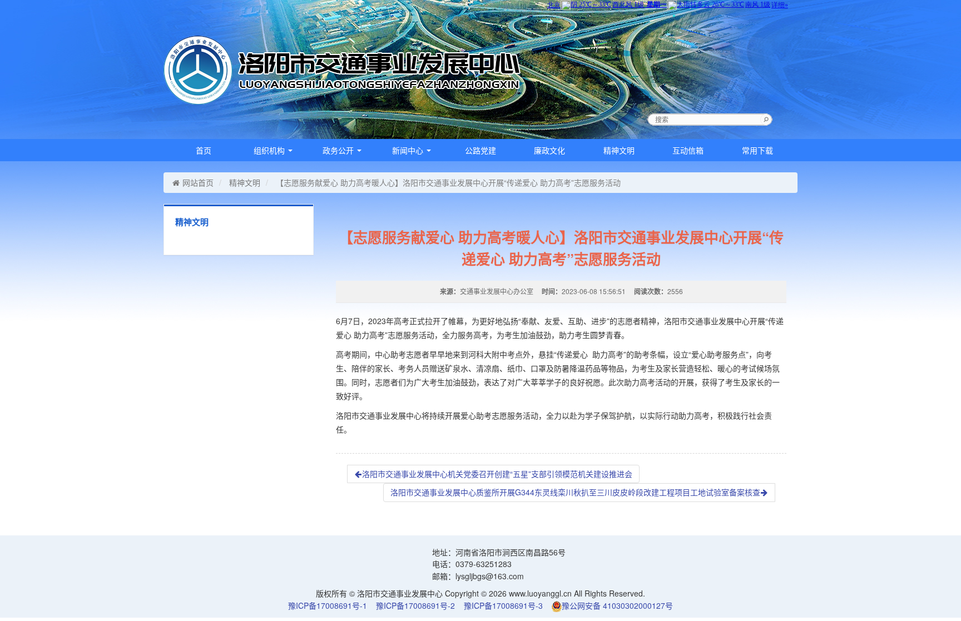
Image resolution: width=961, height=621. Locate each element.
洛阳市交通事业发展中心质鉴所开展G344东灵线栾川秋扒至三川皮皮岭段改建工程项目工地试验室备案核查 (575, 492)
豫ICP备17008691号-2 (415, 605)
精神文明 (619, 150)
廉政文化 (549, 150)
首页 (203, 150)
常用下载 (757, 150)
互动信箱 (688, 150)
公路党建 (480, 150)
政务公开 (339, 150)
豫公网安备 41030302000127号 (617, 605)
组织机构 (270, 150)
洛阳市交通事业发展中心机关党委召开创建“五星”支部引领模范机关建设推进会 (497, 473)
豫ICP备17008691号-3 (503, 605)
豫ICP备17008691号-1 (327, 605)
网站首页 (198, 182)
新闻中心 (408, 150)
